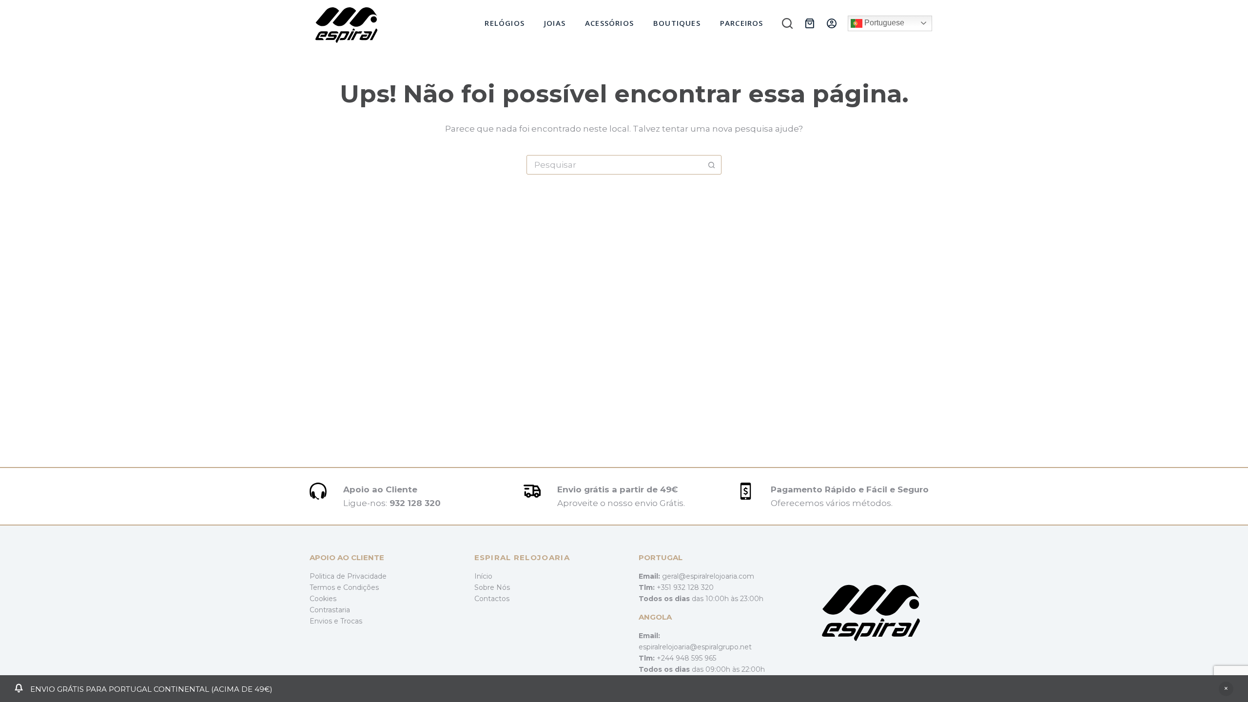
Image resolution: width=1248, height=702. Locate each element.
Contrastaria (330, 609)
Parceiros (741, 23)
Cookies (323, 598)
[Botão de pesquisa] (711, 165)
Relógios (505, 23)
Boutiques (677, 23)
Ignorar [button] (1226, 689)
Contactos (491, 598)
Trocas (351, 621)
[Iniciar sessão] (832, 23)
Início (483, 576)
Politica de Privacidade (348, 576)
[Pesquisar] (787, 23)
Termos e (326, 587)
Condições (361, 587)
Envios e (325, 621)
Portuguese (883, 23)
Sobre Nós (492, 587)
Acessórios (609, 23)
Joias (555, 23)
